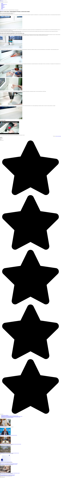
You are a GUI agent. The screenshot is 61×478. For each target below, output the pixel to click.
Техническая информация (4, 4)
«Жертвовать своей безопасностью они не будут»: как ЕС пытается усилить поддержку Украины (11, 416)
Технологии (2, 7)
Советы (2, 6)
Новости (2, 3)
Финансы (2, 5)
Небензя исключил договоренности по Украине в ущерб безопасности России (8, 435)
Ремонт (2, 8)
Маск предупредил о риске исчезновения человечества (7, 417)
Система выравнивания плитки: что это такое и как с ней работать (7, 475)
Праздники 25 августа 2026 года (4, 415)
